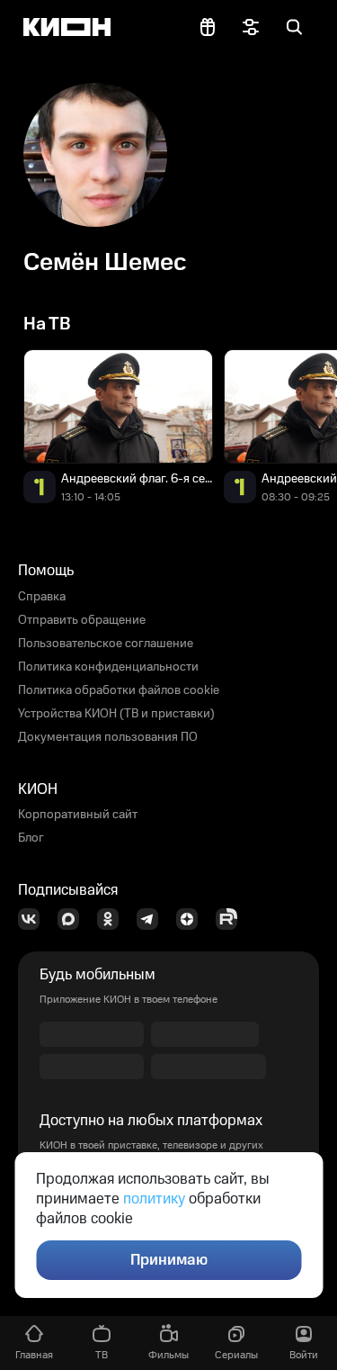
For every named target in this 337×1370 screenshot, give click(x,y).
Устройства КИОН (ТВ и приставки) (116, 714)
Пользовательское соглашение (105, 643)
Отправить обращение (82, 620)
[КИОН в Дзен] (192, 919)
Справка (42, 597)
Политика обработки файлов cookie (118, 690)
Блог (31, 838)
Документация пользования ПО (108, 737)
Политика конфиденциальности (108, 667)
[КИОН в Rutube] (232, 919)
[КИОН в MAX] (74, 919)
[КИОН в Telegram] (153, 919)
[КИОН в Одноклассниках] (113, 919)
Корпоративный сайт (77, 815)
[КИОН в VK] (34, 919)
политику (154, 1199)
